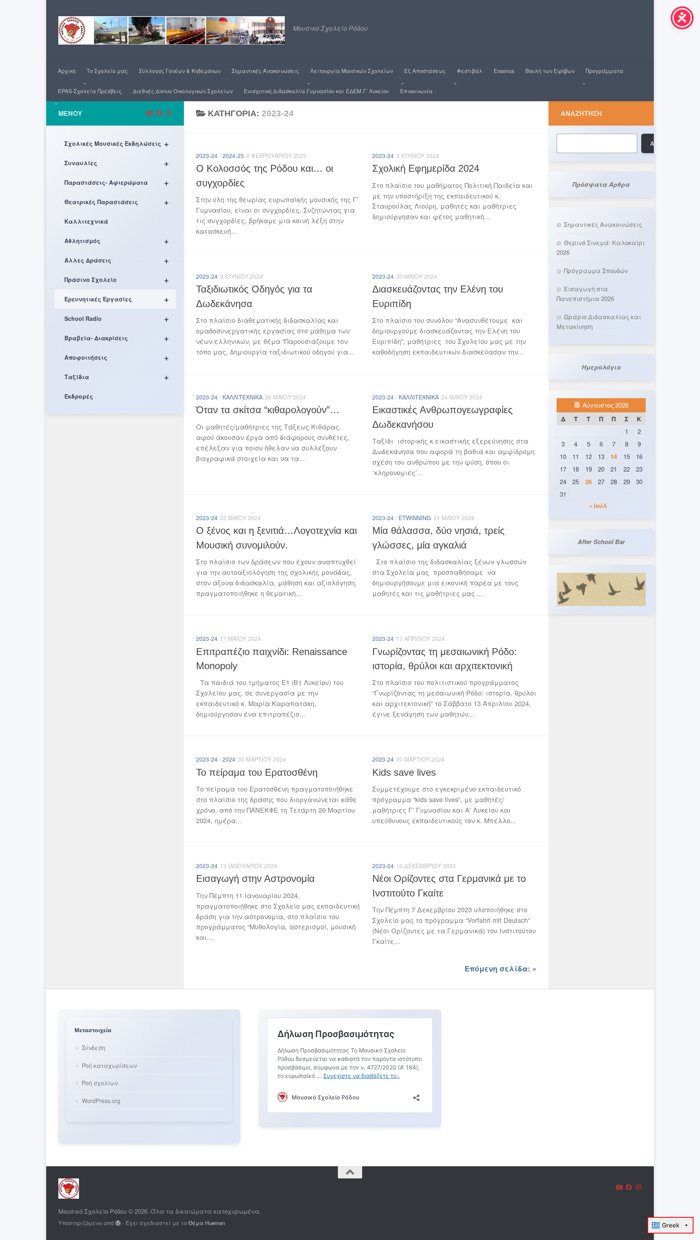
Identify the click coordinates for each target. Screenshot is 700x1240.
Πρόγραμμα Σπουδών (596, 270)
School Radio (116, 318)
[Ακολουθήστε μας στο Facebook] (159, 113)
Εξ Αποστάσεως (425, 71)
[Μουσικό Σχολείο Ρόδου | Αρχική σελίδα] (171, 30)
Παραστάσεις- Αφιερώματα (116, 182)
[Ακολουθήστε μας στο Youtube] (149, 113)
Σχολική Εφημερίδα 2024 (425, 168)
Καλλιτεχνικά (242, 397)
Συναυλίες (116, 163)
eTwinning (415, 518)
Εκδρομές (78, 396)
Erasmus (504, 71)
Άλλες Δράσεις (116, 260)
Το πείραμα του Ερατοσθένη (257, 772)
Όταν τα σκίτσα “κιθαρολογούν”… (267, 410)
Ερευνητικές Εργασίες (116, 299)
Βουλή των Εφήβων (549, 71)
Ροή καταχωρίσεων (109, 1065)
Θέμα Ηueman (206, 1223)
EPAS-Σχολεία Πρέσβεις (90, 91)
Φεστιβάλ (469, 71)
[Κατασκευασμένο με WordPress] (118, 1223)
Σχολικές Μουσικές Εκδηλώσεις (116, 143)
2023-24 (207, 156)
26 (588, 481)
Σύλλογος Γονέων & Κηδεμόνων (179, 71)
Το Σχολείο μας (107, 71)
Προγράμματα (604, 71)
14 (613, 456)
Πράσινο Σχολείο (116, 279)
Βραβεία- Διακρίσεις (116, 338)
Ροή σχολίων (100, 1083)
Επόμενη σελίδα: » (500, 968)
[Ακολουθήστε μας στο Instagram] (168, 113)
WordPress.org (101, 1101)
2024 (228, 759)
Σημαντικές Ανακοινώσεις (265, 71)
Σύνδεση (93, 1048)
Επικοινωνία (416, 91)
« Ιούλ (598, 505)
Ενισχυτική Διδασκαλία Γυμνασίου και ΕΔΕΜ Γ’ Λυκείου (316, 91)
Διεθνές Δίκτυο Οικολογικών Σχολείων (183, 91)
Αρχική (66, 71)
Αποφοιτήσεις (116, 357)
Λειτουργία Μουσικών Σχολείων (351, 71)
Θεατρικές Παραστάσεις (116, 201)
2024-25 (233, 156)
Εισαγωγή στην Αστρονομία (255, 878)
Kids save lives (404, 772)
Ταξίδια (116, 376)
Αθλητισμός (116, 240)
